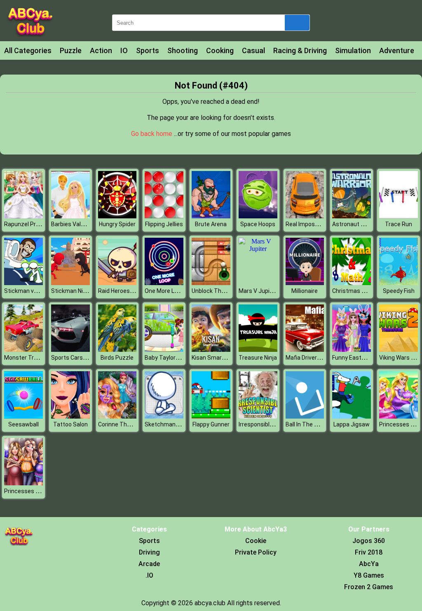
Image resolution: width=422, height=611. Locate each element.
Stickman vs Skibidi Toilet (38, 291)
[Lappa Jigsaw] (351, 416)
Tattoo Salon (70, 424)
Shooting (182, 50)
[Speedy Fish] (398, 282)
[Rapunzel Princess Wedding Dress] (23, 216)
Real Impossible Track (315, 224)
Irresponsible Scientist (268, 424)
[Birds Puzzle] (117, 349)
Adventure (396, 50)
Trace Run (398, 224)
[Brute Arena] (211, 216)
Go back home (152, 134)
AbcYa (369, 564)
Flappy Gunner (211, 424)
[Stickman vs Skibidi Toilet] (23, 282)
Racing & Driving (300, 50)
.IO (149, 575)
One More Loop (164, 291)
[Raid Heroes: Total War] (117, 282)
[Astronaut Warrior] (351, 216)
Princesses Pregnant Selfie (40, 491)
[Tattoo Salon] (70, 416)
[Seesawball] (23, 416)
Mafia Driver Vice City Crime (322, 357)
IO (124, 50)
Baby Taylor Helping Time (178, 357)
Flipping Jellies (164, 224)
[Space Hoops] (258, 216)
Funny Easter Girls (356, 357)
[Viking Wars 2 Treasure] (398, 349)
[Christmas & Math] (351, 282)
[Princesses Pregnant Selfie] (23, 483)
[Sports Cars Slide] (70, 349)
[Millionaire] (305, 282)
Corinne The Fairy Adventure (135, 424)
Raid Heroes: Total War (128, 291)
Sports (147, 50)
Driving (149, 552)
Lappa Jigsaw (351, 424)
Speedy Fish (399, 291)
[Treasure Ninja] (258, 349)
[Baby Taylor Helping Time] (164, 349)
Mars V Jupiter (258, 291)
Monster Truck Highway (35, 357)
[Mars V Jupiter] (258, 248)
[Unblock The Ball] (211, 282)
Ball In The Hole (306, 424)
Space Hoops (257, 224)
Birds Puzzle (117, 357)
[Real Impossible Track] (305, 216)
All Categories (28, 50)
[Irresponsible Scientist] (258, 416)
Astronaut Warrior (356, 224)
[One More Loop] (164, 282)
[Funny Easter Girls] (351, 349)
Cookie (255, 541)
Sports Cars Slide (74, 357)
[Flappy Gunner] (211, 416)
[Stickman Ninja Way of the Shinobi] (70, 282)
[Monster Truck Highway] (23, 349)
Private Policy (256, 552)
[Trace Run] (398, 216)
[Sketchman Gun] (164, 416)
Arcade (149, 564)
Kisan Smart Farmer (218, 357)
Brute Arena (211, 224)
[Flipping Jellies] (164, 216)
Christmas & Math (356, 291)
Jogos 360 (368, 541)
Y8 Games (369, 575)
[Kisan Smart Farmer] (211, 349)
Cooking (220, 50)
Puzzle (71, 50)
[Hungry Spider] (117, 216)
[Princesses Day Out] (398, 416)
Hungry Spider (117, 224)
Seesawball (23, 424)
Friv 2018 (368, 552)
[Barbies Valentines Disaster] (70, 216)
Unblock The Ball (213, 291)
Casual (253, 50)
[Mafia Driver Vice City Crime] (305, 349)
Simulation (353, 50)
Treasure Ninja (258, 357)
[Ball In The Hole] (305, 416)
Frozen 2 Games (368, 587)
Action (101, 50)
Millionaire (304, 291)
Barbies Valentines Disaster (88, 224)
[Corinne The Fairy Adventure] (117, 416)
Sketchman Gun (166, 424)
